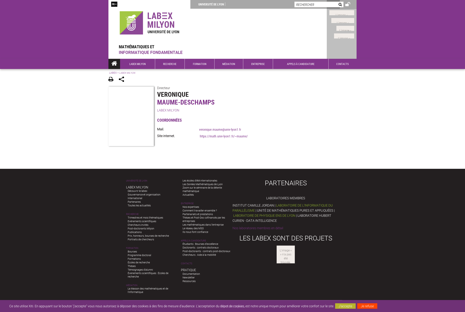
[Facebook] (341, 12)
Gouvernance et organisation (144, 194)
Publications (135, 232)
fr (113, 4)
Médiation (132, 285)
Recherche (132, 214)
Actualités (188, 194)
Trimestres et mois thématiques (145, 217)
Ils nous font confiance (195, 232)
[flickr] (345, 28)
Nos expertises (191, 207)
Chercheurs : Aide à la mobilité (199, 254)
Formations (134, 258)
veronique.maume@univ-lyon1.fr (220, 129)
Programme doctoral (139, 255)
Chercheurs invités (138, 225)
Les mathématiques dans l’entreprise (203, 224)
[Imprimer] (112, 80)
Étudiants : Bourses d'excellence (200, 244)
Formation (132, 248)
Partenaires (134, 201)
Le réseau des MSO (193, 228)
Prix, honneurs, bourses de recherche (148, 235)
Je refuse (367, 306)
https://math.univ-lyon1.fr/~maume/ (224, 136)
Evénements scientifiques (142, 221)
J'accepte (345, 306)
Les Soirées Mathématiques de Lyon (203, 184)
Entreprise (187, 203)
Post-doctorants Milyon (141, 228)
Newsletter (189, 277)
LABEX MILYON (168, 110)
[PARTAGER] (123, 80)
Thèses (132, 266)
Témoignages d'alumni (140, 269)
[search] (318, 4)
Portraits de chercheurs (141, 239)
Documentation (191, 274)
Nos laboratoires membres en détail (257, 228)
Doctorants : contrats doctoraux (201, 247)
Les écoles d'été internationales (200, 180)
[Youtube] (342, 20)
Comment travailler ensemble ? (200, 210)
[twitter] (344, 35)
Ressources (189, 281)
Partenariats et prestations (198, 214)
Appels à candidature (193, 240)
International (135, 198)
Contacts (186, 263)
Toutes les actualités (139, 205)
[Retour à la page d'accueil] (149, 22)
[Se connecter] (350, 5)
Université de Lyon (211, 4)
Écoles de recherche (139, 262)
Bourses (132, 251)
